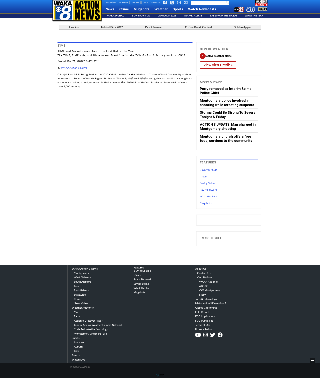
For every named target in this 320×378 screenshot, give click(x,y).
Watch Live (78, 359)
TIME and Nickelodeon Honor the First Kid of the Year (96, 51)
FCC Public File (204, 320)
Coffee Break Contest (198, 27)
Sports (178, 9)
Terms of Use (202, 325)
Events (145, 2)
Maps (77, 312)
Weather (161, 9)
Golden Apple (242, 27)
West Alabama (82, 277)
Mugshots (142, 9)
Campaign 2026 (167, 16)
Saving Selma (207, 183)
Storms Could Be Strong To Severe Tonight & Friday (228, 114)
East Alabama (82, 290)
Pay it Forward (154, 27)
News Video (81, 303)
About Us (200, 268)
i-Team (203, 176)
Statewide (80, 294)
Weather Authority (83, 307)
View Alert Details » (218, 65)
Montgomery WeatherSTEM (90, 333)
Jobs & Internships (206, 299)
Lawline (74, 27)
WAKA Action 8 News (74, 68)
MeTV (202, 294)
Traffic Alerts (193, 16)
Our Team (135, 2)
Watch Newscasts (202, 9)
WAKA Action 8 (208, 281)
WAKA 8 (77, 10)
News (110, 9)
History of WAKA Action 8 (210, 303)
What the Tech (208, 196)
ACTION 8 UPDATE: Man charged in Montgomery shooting (228, 126)
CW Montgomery (209, 290)
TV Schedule (123, 2)
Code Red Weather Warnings (91, 329)
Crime (124, 9)
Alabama (79, 342)
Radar (77, 316)
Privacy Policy (203, 329)
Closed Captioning (206, 307)
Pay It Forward (208, 190)
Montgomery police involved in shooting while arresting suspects (227, 102)
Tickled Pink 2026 (112, 27)
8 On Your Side (141, 16)
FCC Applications (205, 316)
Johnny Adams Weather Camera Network (98, 325)
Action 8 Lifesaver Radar (88, 320)
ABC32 (203, 286)
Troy (76, 286)
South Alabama (83, 281)
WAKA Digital (115, 16)
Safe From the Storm (223, 16)
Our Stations (111, 2)
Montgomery (81, 273)
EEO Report (202, 312)
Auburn (78, 346)
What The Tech (254, 16)
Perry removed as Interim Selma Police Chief (225, 91)
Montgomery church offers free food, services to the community (226, 138)
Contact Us (156, 2)
